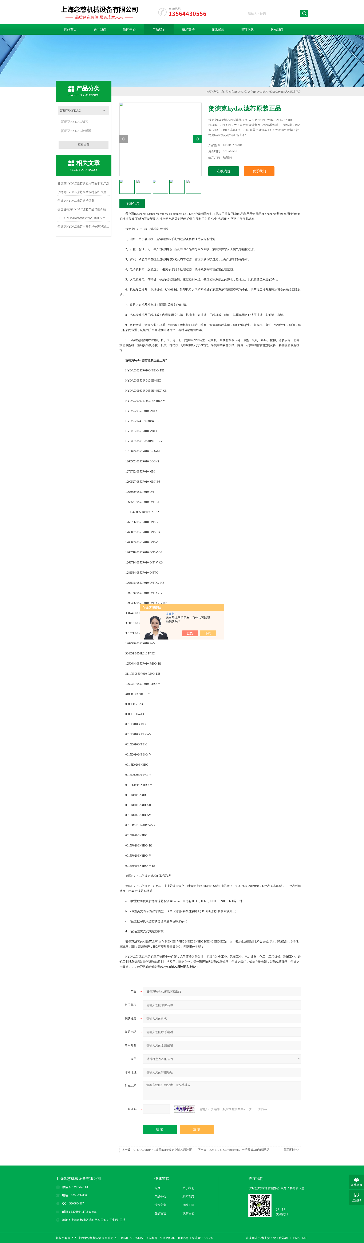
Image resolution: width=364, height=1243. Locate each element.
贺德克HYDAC (70, 110)
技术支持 (188, 29)
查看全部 (84, 144)
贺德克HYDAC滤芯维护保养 (76, 200)
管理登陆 (251, 1238)
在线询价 (223, 171)
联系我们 (276, 29)
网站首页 (70, 29)
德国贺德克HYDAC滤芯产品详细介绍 (82, 209)
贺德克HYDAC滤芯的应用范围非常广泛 (83, 183)
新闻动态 (188, 1196)
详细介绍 (132, 203)
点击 (104, 110)
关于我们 (100, 29)
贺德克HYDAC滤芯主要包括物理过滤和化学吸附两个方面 (84, 226)
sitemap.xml (298, 1238)
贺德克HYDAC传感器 (76, 130)
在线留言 (217, 29)
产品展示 (159, 29)
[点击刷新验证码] (184, 1109)
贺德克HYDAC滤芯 (74, 121)
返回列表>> (291, 1149)
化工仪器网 (280, 1238)
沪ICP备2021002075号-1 (175, 1238)
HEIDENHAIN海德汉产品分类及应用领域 (84, 218)
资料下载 (247, 29)
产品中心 (218, 91)
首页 (209, 91)
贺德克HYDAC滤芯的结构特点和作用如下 (84, 192)
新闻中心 (129, 29)
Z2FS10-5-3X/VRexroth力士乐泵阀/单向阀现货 (239, 1149)
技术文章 (160, 1205)
